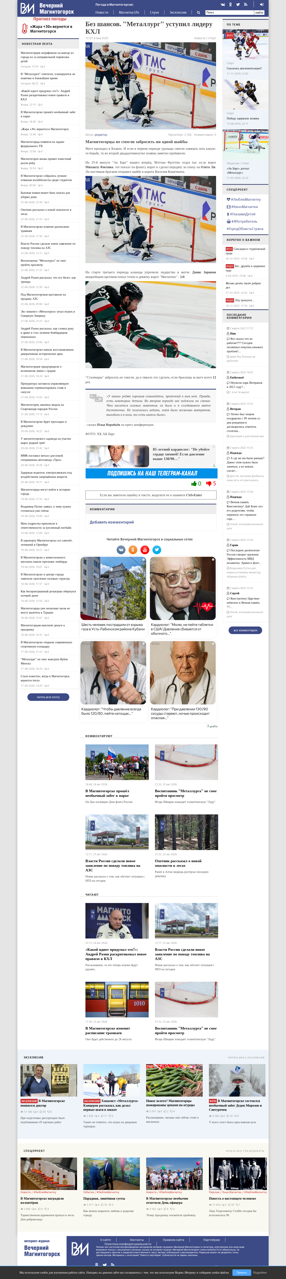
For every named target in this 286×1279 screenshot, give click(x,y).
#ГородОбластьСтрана (245, 228)
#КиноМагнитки (244, 206)
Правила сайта (173, 1240)
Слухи (154, 12)
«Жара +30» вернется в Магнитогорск (51, 28)
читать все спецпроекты (244, 1150)
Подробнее (260, 1272)
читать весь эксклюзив (246, 1057)
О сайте (105, 1240)
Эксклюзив (178, 12)
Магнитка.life (129, 12)
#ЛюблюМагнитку (245, 199)
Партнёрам (211, 1240)
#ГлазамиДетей (242, 214)
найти (259, 12)
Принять (242, 1272)
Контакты (137, 1240)
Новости (101, 12)
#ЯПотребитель (244, 221)
